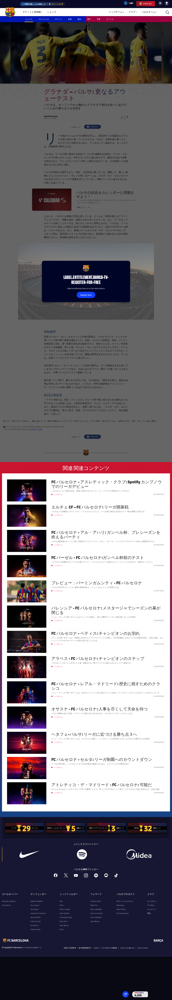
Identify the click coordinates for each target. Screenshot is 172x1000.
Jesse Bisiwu (95, 921)
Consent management (127, 948)
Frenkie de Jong (66, 917)
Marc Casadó (64, 913)
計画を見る (147, 3)
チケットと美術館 (32, 12)
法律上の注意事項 (70, 948)
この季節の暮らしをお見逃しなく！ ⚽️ (42, 4)
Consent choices (142, 948)
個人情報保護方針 (85, 948)
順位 (79, 19)
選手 (89, 19)
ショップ (51, 12)
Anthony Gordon (96, 913)
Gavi (61, 901)
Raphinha (94, 905)
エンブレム (151, 901)
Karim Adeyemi (96, 917)
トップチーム (116, 12)
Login (129, 3)
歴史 (149, 913)
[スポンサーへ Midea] (139, 854)
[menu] (166, 3)
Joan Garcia (6, 905)
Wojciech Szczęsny (9, 901)
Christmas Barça (123, 913)
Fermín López (65, 909)
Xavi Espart (34, 909)
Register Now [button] (86, 295)
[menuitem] (167, 3)
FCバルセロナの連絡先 (109, 948)
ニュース (28, 19)
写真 (98, 19)
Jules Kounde (35, 921)
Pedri (62, 905)
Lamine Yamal (95, 901)
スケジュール (43, 19)
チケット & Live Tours (125, 901)
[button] (125, 994)
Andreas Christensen (38, 913)
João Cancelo (35, 929)
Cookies (96, 948)
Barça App (120, 905)
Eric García (34, 925)
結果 (70, 19)
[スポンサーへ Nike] (29, 854)
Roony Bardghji (96, 909)
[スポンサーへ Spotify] (82, 854)
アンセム (150, 905)
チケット (58, 19)
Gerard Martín (35, 917)
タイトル (109, 19)
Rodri (62, 929)
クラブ (132, 12)
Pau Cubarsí (34, 905)
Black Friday (121, 909)
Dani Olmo (63, 921)
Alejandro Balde (36, 901)
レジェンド (151, 909)
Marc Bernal (64, 925)
